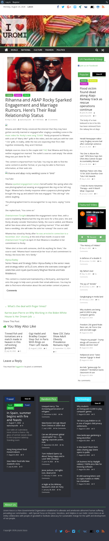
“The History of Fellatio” (90, 245)
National (26, 50)
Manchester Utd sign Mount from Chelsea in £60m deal (54, 424)
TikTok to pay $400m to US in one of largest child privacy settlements (89, 423)
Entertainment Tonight (15, 215)
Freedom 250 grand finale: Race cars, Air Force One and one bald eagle (91, 327)
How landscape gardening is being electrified (89, 436)
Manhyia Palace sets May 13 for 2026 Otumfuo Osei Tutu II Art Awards (91, 173)
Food (10, 405)
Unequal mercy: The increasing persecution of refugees (52, 409)
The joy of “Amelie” (88, 284)
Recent (93, 237)
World (14, 50)
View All (99, 74)
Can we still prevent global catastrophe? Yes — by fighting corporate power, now (53, 438)
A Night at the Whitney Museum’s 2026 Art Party (52, 485)
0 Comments (52, 120)
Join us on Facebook (89, 65)
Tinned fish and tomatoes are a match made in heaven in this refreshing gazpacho (13, 340)
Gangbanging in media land (91, 296)
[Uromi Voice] (6, 50)
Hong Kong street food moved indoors (17, 450)
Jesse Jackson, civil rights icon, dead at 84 (52, 471)
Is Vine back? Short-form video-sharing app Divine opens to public (87, 449)
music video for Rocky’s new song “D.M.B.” (24, 135)
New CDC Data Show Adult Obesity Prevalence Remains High (61, 339)
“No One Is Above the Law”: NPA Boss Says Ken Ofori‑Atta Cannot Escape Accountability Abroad (91, 157)
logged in (19, 366)
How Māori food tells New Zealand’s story (18, 462)
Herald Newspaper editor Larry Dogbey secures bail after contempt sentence (91, 141)
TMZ (45, 150)
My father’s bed (86, 271)
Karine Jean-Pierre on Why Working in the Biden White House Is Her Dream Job (36, 314)
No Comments (60, 428)
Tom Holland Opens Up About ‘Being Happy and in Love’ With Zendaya (53, 456)
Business (93, 81)
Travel (27, 405)
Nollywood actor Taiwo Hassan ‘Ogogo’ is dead (90, 356)
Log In (8, 2)
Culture (38, 50)
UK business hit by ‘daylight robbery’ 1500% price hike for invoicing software (89, 464)
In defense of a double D (90, 258)
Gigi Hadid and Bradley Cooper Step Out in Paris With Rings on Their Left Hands (38, 339)
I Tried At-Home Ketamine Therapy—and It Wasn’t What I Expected (91, 188)
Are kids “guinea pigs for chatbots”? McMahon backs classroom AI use (92, 370)
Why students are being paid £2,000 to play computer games (90, 312)
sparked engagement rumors (26, 184)
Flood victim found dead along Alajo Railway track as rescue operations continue (91, 98)
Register (16, 2)
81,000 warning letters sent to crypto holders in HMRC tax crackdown (88, 478)
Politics (61, 50)
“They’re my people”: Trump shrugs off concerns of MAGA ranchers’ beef (92, 342)
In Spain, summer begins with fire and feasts (19, 416)
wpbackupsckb (25, 120)
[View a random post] (103, 50)
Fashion (49, 50)
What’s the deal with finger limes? (25, 306)
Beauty (83, 81)
